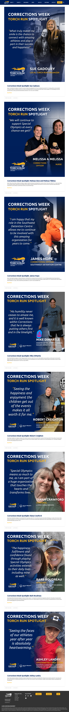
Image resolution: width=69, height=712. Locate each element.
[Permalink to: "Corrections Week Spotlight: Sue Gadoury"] (34, 44)
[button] (63, 2)
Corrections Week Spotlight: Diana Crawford (24, 516)
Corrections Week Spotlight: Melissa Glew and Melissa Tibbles (31, 181)
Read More (9, 92)
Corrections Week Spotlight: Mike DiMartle (24, 356)
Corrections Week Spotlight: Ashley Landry (24, 676)
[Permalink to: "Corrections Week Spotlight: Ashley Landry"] (34, 642)
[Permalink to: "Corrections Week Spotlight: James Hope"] (34, 234)
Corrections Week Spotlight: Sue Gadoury (23, 86)
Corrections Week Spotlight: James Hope (23, 276)
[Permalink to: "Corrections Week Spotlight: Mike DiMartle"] (34, 322)
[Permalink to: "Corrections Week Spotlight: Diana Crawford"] (34, 482)
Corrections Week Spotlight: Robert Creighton (25, 436)
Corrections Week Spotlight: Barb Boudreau (24, 596)
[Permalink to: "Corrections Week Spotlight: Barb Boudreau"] (34, 562)
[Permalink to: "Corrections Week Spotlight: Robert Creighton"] (34, 402)
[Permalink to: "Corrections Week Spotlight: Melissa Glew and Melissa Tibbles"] (34, 139)
